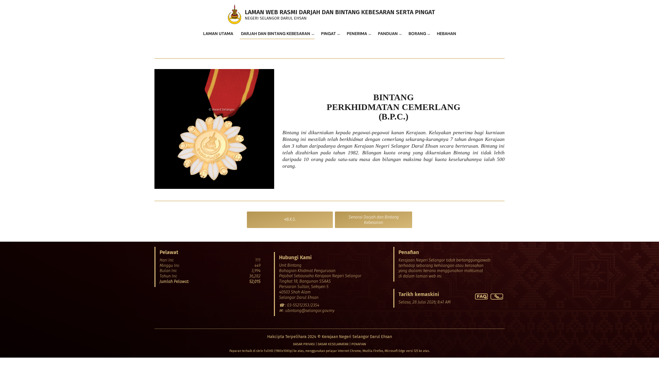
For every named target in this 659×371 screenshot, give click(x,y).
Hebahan (446, 33)
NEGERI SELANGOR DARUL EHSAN (276, 18)
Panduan (388, 33)
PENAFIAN (358, 344)
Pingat (328, 33)
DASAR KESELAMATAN (333, 344)
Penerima (357, 33)
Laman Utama (218, 33)
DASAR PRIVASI (304, 344)
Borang (417, 33)
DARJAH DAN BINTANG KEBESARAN (275, 33)
